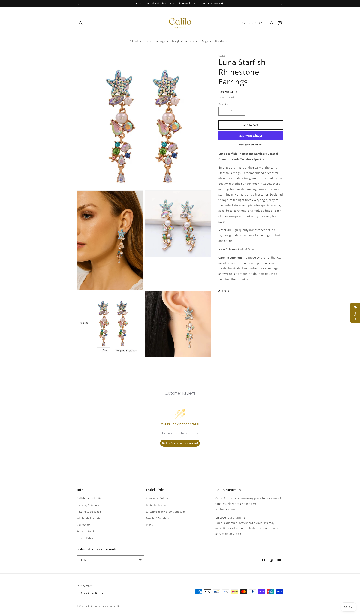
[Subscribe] (140, 559)
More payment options (250, 144)
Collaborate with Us (89, 498)
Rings (149, 524)
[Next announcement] (282, 3)
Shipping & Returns (88, 505)
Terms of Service (87, 531)
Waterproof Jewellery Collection (166, 511)
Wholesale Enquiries (89, 518)
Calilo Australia (92, 606)
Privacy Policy (85, 538)
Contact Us (83, 524)
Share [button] (225, 290)
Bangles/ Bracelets (157, 518)
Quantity (223, 103)
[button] (81, 23)
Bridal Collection (156, 505)
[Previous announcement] (78, 3)
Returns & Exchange (89, 511)
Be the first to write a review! (180, 443)
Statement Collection (159, 498)
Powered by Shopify (110, 606)
